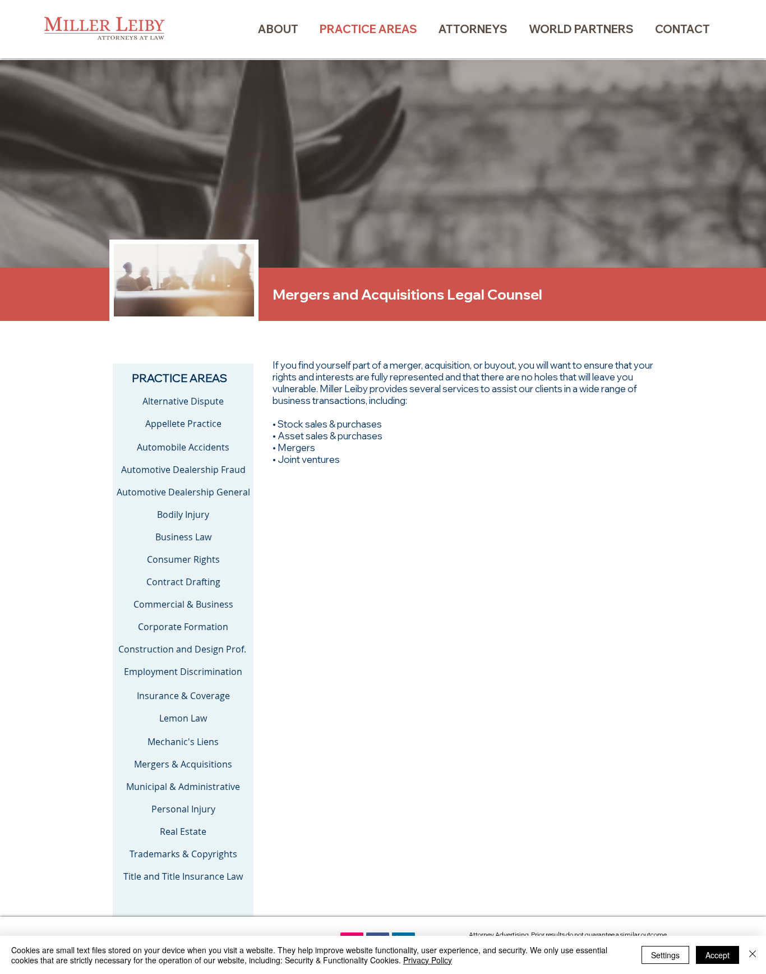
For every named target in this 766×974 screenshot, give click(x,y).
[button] (473, 29)
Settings (665, 955)
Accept (717, 955)
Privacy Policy (427, 960)
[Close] (752, 955)
